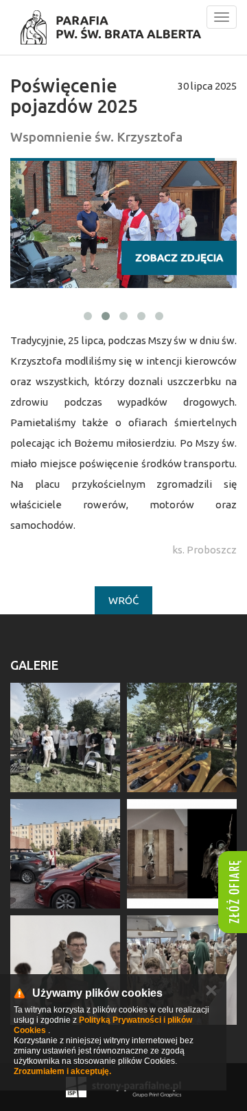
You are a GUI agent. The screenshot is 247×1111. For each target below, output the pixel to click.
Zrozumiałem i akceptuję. (62, 1071)
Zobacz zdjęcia (179, 257)
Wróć (123, 600)
